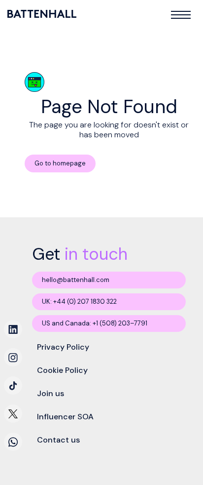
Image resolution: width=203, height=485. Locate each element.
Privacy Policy (63, 347)
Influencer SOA (65, 416)
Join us (50, 393)
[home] (43, 14)
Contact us (58, 440)
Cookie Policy (62, 370)
